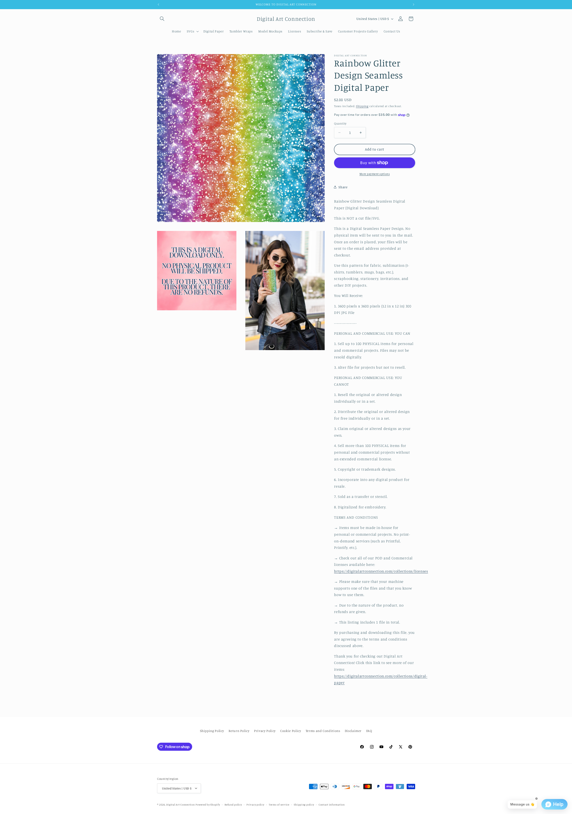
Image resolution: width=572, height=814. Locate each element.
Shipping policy (304, 804)
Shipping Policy (212, 731)
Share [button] (343, 187)
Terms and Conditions (323, 731)
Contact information (332, 804)
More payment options (375, 173)
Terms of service (279, 804)
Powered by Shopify (208, 804)
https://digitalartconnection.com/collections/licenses (381, 571)
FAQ (369, 731)
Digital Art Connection (180, 804)
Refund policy (233, 804)
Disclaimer (353, 731)
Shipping (362, 106)
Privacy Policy (265, 731)
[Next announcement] (413, 4)
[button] (162, 19)
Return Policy (239, 731)
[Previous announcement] (158, 4)
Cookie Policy (290, 731)
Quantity (340, 123)
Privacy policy (255, 804)
